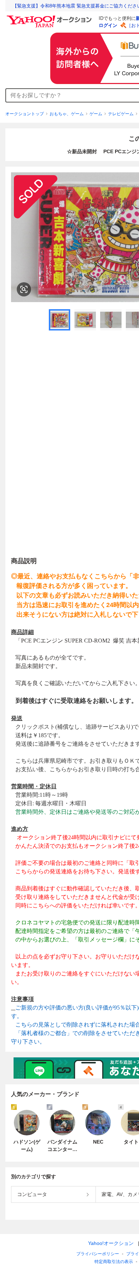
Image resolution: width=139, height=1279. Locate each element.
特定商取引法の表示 (113, 1261)
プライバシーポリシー (97, 1253)
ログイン (108, 25)
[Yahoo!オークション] (50, 17)
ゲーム (95, 113)
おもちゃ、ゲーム (67, 113)
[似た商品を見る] (24, 289)
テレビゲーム (121, 113)
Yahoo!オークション (111, 1243)
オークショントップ (24, 113)
